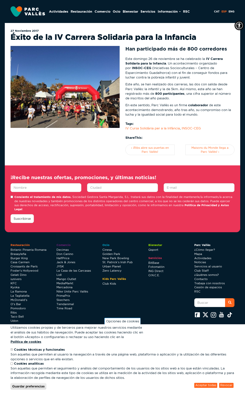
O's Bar (16, 304)
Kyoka (15, 287)
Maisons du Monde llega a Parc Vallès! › (210, 149)
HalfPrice (62, 258)
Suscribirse (22, 218)
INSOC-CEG (191, 128)
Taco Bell (17, 316)
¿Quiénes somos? (206, 274)
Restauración (81, 11)
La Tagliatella (20, 295)
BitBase (153, 262)
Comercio (102, 11)
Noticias (200, 262)
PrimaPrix (63, 295)
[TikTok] (230, 315)
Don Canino (64, 254)
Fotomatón (156, 266)
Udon (14, 320)
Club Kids (109, 283)
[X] (206, 315)
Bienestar (130, 11)
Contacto (201, 279)
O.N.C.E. (154, 275)
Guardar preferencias (28, 386)
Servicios (147, 11)
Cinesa (107, 249)
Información (168, 11)
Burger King (19, 258)
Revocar (226, 385)
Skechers (62, 299)
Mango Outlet (66, 279)
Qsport (153, 249)
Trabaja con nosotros (209, 283)
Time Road (64, 308)
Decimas (62, 249)
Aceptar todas (205, 385)
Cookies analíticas (29, 363)
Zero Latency (112, 270)
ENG (231, 11)
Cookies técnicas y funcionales (39, 349)
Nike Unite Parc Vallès (72, 291)
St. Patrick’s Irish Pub (117, 262)
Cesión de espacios (208, 287)
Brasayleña (18, 254)
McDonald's (19, 299)
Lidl (59, 274)
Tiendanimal (65, 304)
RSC (186, 11)
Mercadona (64, 287)
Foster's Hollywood (24, 270)
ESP (224, 11)
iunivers (16, 279)
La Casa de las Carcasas (73, 270)
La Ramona (19, 291)
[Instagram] (214, 315)
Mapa (198, 254)
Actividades (58, 11)
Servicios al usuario (208, 266)
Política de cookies (26, 341)
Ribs (14, 312)
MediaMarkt (64, 283)
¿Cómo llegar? (204, 249)
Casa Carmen (20, 262)
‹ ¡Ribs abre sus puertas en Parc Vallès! (150, 149)
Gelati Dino (19, 274)
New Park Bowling (115, 258)
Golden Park (111, 254)
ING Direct (155, 271)
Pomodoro (18, 308)
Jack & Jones (65, 262)
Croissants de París (24, 266)
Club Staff (201, 270)
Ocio (116, 11)
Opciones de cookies (122, 321)
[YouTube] (222, 315)
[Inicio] (29, 11)
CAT (217, 11)
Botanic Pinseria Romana (29, 249)
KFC (14, 283)
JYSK (60, 266)
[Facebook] (198, 315)
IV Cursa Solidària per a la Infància (152, 128)
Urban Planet (111, 266)
